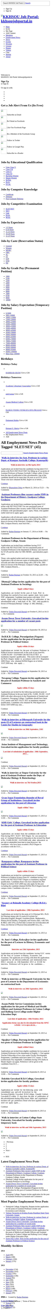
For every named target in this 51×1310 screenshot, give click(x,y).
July (7, 1280)
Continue (4, 484)
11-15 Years (10, 232)
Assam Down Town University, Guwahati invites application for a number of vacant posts (24, 619)
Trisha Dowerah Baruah (18, 612)
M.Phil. (8, 180)
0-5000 (8, 313)
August (8, 1278)
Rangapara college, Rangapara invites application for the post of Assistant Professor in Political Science (24, 864)
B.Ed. (8, 215)
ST (7, 257)
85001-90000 (11, 347)
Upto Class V (11, 167)
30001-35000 (11, 326)
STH (7, 261)
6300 (7, 289)
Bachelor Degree (12, 176)
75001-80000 (11, 343)
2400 (7, 283)
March (8, 1257)
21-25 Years (10, 236)
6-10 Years (10, 230)
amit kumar (10, 394)
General (9, 246)
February (9, 1259)
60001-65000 (11, 337)
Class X (9, 172)
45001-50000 (11, 332)
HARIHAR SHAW (13, 373)
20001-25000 (11, 322)
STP (7, 259)
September (10, 1276)
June (7, 1282)
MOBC (8, 250)
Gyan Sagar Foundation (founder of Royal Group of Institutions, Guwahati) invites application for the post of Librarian (22, 800)
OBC (8, 252)
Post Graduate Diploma (14, 199)
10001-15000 (11, 317)
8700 (7, 296)
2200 (7, 281)
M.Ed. (8, 217)
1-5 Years (9, 227)
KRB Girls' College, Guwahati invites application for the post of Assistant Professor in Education (25, 823)
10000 (8, 300)
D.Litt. (8, 184)
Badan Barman (14, 532)
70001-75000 (11, 341)
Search (27, 3)
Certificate (9, 194)
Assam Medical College (15, 402)
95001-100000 (11, 352)
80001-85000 (11, 345)
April (8, 1255)
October (9, 1274)
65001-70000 (11, 339)
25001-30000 (11, 324)
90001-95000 (11, 349)
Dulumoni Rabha (12, 420)
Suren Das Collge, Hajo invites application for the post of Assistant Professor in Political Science (27, 1240)
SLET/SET (10, 209)
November (10, 1271)
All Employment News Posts (16, 432)
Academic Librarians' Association (18, 386)
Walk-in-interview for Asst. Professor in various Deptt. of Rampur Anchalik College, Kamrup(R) (24, 459)
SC (7, 255)
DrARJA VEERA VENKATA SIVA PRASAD (24, 410)
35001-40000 (11, 328)
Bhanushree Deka (15, 488)
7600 (7, 293)
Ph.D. (8, 182)
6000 (7, 287)
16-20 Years (10, 234)
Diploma (9, 197)
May (7, 1284)
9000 (7, 298)
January (9, 1261)
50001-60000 (11, 335)
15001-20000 (11, 320)
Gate (7, 213)
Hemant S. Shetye (12, 428)
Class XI (9, 174)
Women (9, 248)
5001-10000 (10, 315)
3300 (7, 285)
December (9, 1269)
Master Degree (11, 178)
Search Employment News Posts (35, 453)
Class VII (9, 169)
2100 (7, 279)
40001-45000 (11, 330)
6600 (7, 291)
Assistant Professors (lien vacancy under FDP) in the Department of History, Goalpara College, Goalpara (25, 497)
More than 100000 (13, 354)
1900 (7, 276)
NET (7, 211)
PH (7, 263)
